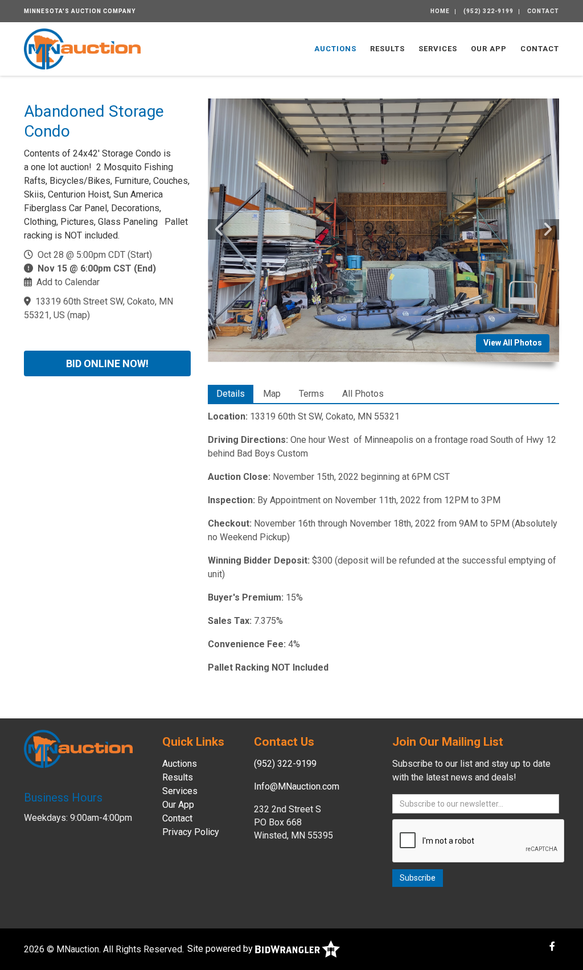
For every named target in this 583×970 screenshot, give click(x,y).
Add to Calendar (68, 282)
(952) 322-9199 (488, 11)
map (78, 315)
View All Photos (512, 342)
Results (387, 48)
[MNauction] (82, 48)
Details (230, 393)
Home (440, 11)
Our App (489, 48)
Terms (311, 393)
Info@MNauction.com (296, 786)
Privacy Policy (190, 832)
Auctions (335, 48)
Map (272, 393)
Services (437, 48)
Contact (543, 11)
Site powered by (221, 948)
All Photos (363, 393)
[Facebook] (552, 946)
